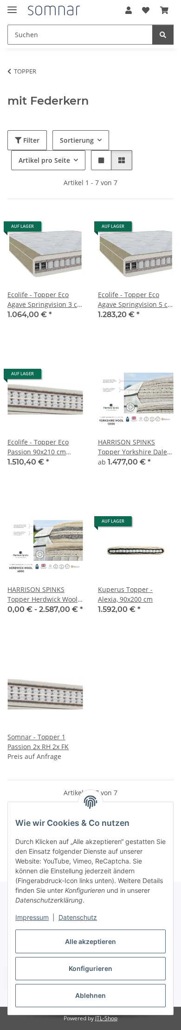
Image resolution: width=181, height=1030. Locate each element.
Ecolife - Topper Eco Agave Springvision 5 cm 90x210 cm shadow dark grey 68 (136, 299)
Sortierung (77, 140)
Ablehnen (90, 995)
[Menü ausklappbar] (12, 6)
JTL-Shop (106, 1018)
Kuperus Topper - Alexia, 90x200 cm (125, 594)
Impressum (32, 917)
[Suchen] (163, 35)
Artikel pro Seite (44, 160)
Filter (30, 140)
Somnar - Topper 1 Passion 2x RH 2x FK (38, 741)
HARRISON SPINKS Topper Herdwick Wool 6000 (42, 594)
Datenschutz (77, 917)
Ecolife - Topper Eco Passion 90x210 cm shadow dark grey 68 (39, 447)
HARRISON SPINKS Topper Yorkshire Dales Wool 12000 (134, 447)
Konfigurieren (90, 968)
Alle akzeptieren (90, 941)
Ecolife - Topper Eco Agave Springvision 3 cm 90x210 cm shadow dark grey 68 (45, 299)
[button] (128, 10)
